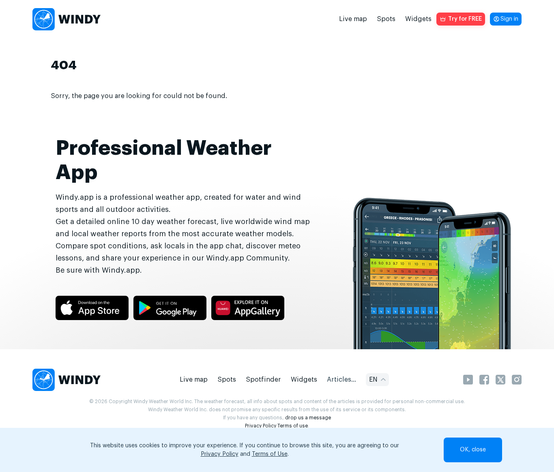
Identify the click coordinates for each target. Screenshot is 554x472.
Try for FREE (465, 19)
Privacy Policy (260, 425)
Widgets (418, 19)
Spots (386, 19)
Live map (353, 19)
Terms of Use (270, 454)
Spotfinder (263, 379)
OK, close (473, 450)
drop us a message (308, 417)
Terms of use (292, 425)
